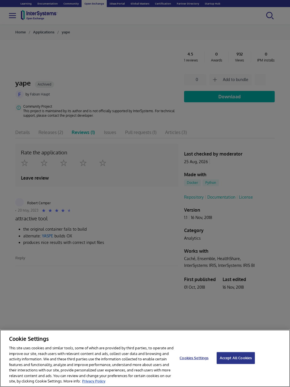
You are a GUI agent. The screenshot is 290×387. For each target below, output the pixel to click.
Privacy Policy (93, 381)
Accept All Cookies (236, 358)
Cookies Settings (194, 358)
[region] (145, 358)
